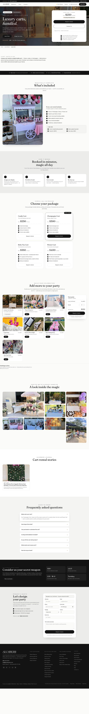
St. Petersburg (25, 683)
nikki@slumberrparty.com (8, 662)
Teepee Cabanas (33, 660)
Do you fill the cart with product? (29, 540)
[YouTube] (12, 667)
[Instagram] (4, 667)
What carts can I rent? (26, 514)
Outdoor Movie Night (63, 658)
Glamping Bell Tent (33, 656)
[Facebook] (7, 667)
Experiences (13, 4)
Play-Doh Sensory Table (49, 670)
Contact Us (69, 26)
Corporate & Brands (78, 659)
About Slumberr (77, 653)
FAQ (75, 667)
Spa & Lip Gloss (47, 656)
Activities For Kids (50, 651)
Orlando (20, 683)
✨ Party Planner (59, 4)
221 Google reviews (13, 1)
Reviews (75, 663)
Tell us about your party (49, 621)
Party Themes (76, 657)
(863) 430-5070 (83, 1)
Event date (62, 604)
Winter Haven (14, 683)
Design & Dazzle (47, 676)
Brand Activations (17, 12)
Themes (66, 4)
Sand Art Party (47, 668)
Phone (46, 604)
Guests (61, 609)
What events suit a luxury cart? (28, 545)
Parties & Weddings (7, 12)
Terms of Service (78, 683)
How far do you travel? (26, 550)
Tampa (18, 683)
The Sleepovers (34, 651)
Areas (20, 4)
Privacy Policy (72, 683)
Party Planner (76, 655)
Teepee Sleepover (33, 654)
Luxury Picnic (61, 662)
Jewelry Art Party (47, 666)
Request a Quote (69, 21)
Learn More (82, 4)
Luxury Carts (61, 660)
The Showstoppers (65, 651)
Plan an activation (8, 578)
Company (26, 4)
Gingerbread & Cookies (49, 672)
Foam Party (61, 656)
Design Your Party (18, 36)
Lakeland (9, 683)
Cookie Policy (84, 683)
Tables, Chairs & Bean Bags (64, 664)
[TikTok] (9, 667)
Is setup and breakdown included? (29, 534)
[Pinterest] (15, 667)
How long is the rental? (27, 524)
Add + (27, 314)
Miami (32, 683)
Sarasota (29, 683)
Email (61, 599)
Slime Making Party (48, 654)
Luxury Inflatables (62, 654)
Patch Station (47, 662)
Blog (75, 665)
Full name (46, 599)
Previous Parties (77, 661)
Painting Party (47, 658)
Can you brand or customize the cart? (30, 529)
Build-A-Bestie (47, 660)
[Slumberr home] (6, 4)
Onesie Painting (47, 674)
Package (46, 609)
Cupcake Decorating (48, 664)
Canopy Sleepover (33, 658)
